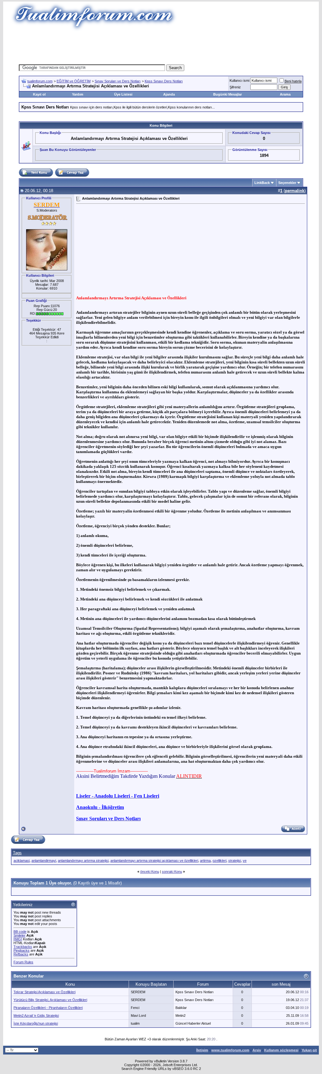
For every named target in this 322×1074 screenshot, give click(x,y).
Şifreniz (235, 87)
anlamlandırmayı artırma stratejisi (83, 860)
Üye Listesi (123, 94)
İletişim (202, 1050)
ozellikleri (219, 860)
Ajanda (169, 94)
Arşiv (257, 1050)
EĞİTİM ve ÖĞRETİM (74, 81)
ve (245, 860)
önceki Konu (149, 871)
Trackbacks (23, 947)
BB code (20, 931)
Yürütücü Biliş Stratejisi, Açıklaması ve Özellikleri (50, 1000)
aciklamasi (22, 860)
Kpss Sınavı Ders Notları (164, 81)
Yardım (77, 94)
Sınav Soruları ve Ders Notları (118, 81)
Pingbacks (22, 950)
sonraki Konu (172, 871)
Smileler (19, 935)
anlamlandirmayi (43, 860)
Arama (285, 94)
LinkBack (262, 183)
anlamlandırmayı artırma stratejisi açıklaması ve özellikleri (154, 860)
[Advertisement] (161, 45)
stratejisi (234, 860)
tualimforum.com (40, 81)
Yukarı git (309, 1050)
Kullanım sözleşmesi (281, 1050)
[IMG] (18, 939)
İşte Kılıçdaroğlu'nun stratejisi (36, 1023)
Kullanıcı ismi (239, 80)
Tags (17, 852)
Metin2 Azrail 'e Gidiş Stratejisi (36, 1015)
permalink (294, 190)
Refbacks (21, 954)
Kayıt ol (39, 94)
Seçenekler (287, 183)
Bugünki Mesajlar (227, 94)
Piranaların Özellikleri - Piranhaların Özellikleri (48, 1008)
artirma (205, 860)
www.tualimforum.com (230, 1050)
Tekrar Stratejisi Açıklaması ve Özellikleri (44, 992)
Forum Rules (23, 962)
